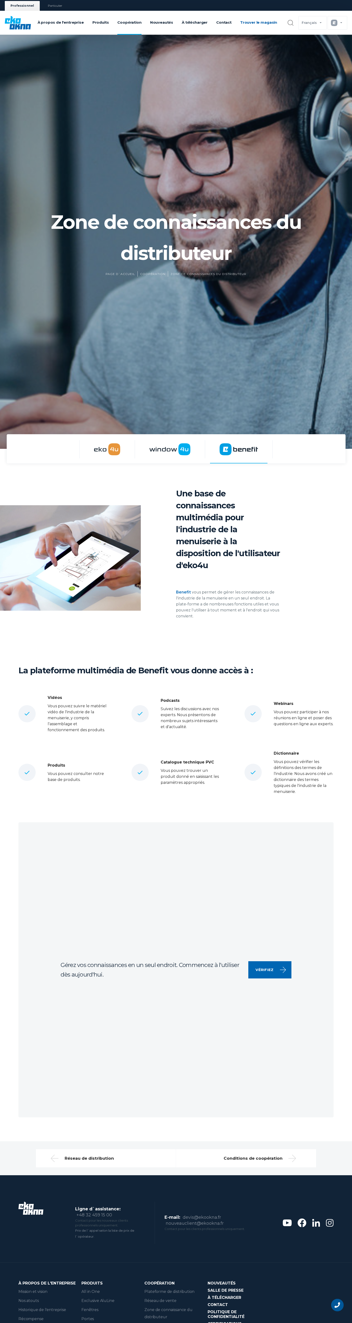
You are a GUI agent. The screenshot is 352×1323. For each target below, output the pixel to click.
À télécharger (195, 22)
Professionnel (22, 6)
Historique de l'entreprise (42, 1309)
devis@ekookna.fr (202, 1217)
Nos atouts (28, 1300)
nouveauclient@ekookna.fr (195, 1223)
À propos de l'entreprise (61, 22)
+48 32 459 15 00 (94, 1215)
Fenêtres (89, 1309)
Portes (87, 1319)
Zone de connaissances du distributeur (208, 274)
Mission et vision (32, 1291)
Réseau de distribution (89, 1158)
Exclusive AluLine (97, 1300)
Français (309, 23)
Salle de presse (226, 1290)
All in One (90, 1291)
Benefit (183, 592)
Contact (224, 22)
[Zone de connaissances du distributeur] (238, 449)
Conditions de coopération (253, 1158)
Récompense (30, 1319)
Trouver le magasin (258, 22)
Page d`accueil (120, 274)
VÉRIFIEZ (264, 969)
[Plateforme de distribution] (107, 449)
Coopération (129, 22)
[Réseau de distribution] (170, 449)
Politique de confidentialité (226, 1314)
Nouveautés (161, 22)
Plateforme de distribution (169, 1291)
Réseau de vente (160, 1300)
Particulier (55, 6)
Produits (100, 22)
